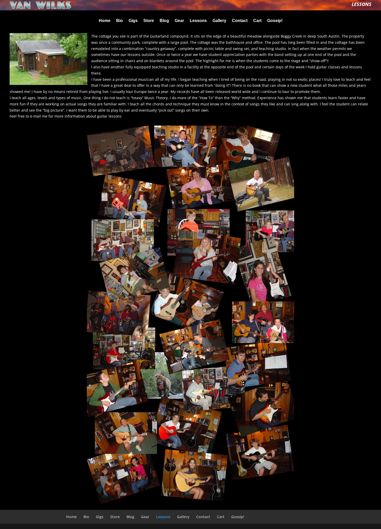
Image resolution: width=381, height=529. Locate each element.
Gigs (133, 21)
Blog (164, 21)
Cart (257, 21)
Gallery (219, 21)
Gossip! (275, 21)
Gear (179, 21)
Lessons (198, 21)
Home (104, 21)
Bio (119, 21)
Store (148, 21)
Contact (240, 21)
